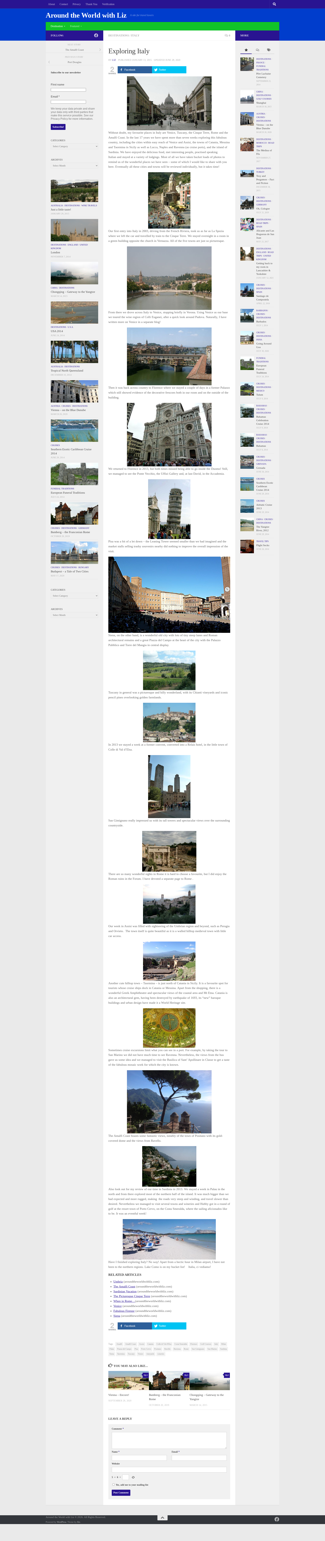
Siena (116, 1315)
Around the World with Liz (86, 15)
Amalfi (119, 1344)
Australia (57, 205)
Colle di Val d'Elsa (164, 1344)
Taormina (121, 1354)
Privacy (77, 4)
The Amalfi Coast (124, 1286)
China (54, 288)
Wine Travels (89, 205)
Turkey (260, 172)
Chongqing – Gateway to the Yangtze (73, 291)
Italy (135, 35)
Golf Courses (205, 1344)
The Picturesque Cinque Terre (131, 1296)
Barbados (262, 310)
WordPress (61, 1522)
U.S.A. (70, 327)
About (51, 4)
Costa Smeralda (181, 1344)
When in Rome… (124, 1301)
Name (116, 1452)
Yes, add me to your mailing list (131, 1485)
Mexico (260, 391)
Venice (117, 1306)
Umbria (118, 1281)
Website (116, 1463)
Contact (64, 4)
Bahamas (261, 406)
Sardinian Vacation (125, 1291)
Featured (74, 26)
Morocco (261, 143)
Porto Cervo (146, 1349)
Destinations (118, 35)
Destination (57, 26)
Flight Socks (262, 545)
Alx (78, 1522)
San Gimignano (198, 1349)
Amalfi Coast (130, 1344)
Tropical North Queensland (67, 370)
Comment (118, 1429)
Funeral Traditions (62, 488)
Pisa (136, 1349)
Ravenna (177, 1349)
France (260, 62)
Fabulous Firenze (124, 1311)
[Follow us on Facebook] (96, 35)
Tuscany (131, 1354)
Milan (223, 1344)
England (73, 245)
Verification (108, 4)
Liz (114, 60)
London (55, 252)
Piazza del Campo (124, 1349)
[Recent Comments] (257, 50)
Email (176, 1452)
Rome (186, 1349)
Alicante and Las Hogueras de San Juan (265, 234)
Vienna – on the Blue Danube (68, 410)
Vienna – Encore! (118, 1395)
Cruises (66, 406)
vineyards (150, 1354)
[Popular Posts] (246, 50)
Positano (157, 1349)
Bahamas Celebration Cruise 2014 (262, 420)
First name (57, 84)
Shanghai (261, 102)
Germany (83, 528)
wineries (160, 1354)
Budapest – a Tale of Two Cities (70, 571)
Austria (55, 406)
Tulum (259, 394)
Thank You (91, 4)
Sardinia (223, 1349)
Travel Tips (262, 541)
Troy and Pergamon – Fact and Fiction (265, 179)
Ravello (167, 1349)
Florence (193, 1344)
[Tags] (268, 50)
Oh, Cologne (263, 208)
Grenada (261, 464)
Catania (150, 1344)
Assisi (141, 1344)
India (259, 340)
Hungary (83, 567)
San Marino (212, 1349)
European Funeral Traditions (68, 492)
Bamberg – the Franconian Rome (70, 532)
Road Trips (262, 223)
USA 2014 (57, 331)
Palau (112, 1349)
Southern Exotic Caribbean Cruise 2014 (264, 486)
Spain (259, 227)
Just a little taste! (61, 209)
